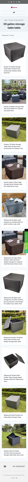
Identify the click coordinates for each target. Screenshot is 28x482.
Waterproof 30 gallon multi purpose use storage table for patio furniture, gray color (13, 222)
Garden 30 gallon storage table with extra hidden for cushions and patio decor (14, 108)
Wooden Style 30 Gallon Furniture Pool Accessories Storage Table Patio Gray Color (14, 453)
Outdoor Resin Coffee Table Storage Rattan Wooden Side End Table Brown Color (13, 184)
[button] (14, 12)
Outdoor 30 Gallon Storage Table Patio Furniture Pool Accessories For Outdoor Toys (13, 146)
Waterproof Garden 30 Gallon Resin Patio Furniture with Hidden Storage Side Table (13, 339)
